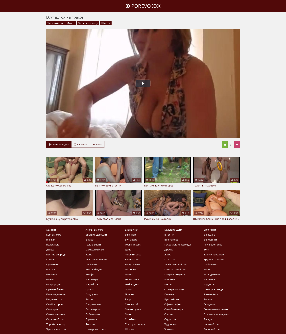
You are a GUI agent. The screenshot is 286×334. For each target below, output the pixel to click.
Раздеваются (54, 299)
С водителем (93, 304)
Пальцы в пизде (213, 289)
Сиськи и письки (55, 314)
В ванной (130, 234)
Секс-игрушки (133, 309)
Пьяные (169, 294)
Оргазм (90, 289)
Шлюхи (105, 23)
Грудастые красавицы (177, 244)
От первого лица (88, 23)
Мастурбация (94, 269)
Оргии (128, 289)
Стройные (131, 319)
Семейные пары (173, 309)
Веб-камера (171, 239)
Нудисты (209, 284)
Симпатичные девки (216, 309)
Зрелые (50, 259)
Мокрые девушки (174, 274)
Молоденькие (212, 274)
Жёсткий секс (133, 254)
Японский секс (212, 329)
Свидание (209, 304)
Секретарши (93, 309)
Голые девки (93, 244)
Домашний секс (95, 249)
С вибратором (54, 304)
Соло (128, 314)
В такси (90, 239)
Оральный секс (55, 289)
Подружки (92, 294)
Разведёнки (211, 294)
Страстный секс (55, 319)
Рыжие (208, 299)
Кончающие (132, 259)
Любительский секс (176, 264)
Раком (89, 299)
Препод (129, 294)
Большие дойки (173, 229)
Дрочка (168, 249)
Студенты (170, 319)
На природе (53, 284)
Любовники (210, 264)
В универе (131, 239)
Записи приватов (214, 254)
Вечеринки (210, 239)
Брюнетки (210, 229)
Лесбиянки (92, 264)
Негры (168, 284)
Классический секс (96, 259)
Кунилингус (53, 264)
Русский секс (171, 299)
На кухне (169, 279)
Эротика (169, 329)
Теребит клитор (56, 324)
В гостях (169, 234)
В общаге (209, 234)
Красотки (169, 259)
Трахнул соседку (135, 324)
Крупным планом (214, 259)
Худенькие (170, 324)
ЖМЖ (167, 254)
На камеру (92, 279)
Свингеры (52, 309)
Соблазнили (93, 314)
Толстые (91, 324)
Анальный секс (94, 229)
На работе (92, 284)
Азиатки (51, 229)
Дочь (128, 249)
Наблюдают (132, 284)
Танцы (208, 319)
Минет (71, 23)
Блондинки (131, 229)
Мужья (50, 279)
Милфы (90, 274)
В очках (50, 239)
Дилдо (50, 249)
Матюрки (130, 269)
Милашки (51, 274)
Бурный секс (53, 234)
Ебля (206, 249)
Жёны (89, 254)
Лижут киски (132, 264)
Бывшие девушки (96, 234)
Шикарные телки (96, 329)
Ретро (128, 299)
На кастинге (132, 279)
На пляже (209, 279)
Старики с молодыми (216, 314)
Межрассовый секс (175, 269)
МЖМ (207, 269)
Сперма (168, 314)
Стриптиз (91, 319)
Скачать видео (60, 144)
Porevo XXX (145, 5)
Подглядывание (56, 294)
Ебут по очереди (56, 254)
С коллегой (131, 304)
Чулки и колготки (56, 329)
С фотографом (172, 304)
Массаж (50, 269)
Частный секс (55, 23)
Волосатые (52, 244)
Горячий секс (133, 244)
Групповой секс (213, 244)
